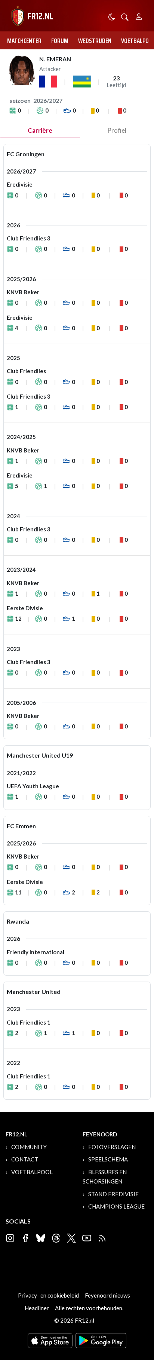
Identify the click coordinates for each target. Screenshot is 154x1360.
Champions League (116, 1206)
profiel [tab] (116, 130)
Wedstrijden (94, 41)
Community (29, 1146)
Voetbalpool (32, 1172)
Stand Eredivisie (113, 1194)
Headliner (37, 1308)
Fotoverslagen (112, 1146)
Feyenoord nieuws (107, 1295)
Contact (24, 1159)
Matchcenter (24, 41)
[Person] (139, 15)
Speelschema (108, 1159)
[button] (125, 16)
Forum (59, 41)
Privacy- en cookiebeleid (48, 1295)
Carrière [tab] (40, 130)
